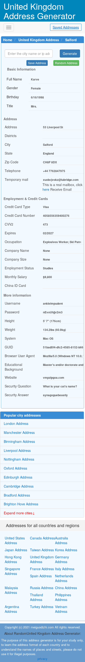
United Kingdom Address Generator (39, 11)
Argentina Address (12, 609)
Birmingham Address (19, 441)
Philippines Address (63, 597)
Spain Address (41, 575)
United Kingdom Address (38, 39)
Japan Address (16, 549)
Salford (71, 39)
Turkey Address (41, 606)
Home (7, 39)
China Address (66, 587)
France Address (42, 568)
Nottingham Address (19, 459)
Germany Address (62, 559)
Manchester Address (19, 432)
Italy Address (64, 568)
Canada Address (42, 538)
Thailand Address (36, 597)
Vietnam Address (61, 609)
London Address (16, 423)
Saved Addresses (66, 27)
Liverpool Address (17, 450)
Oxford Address (15, 468)
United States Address (15, 540)
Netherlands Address (64, 578)
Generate (70, 53)
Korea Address (66, 549)
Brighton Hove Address (21, 504)
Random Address (66, 63)
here (45, 189)
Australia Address (61, 540)
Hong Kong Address (13, 559)
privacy (42, 658)
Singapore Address (12, 571)
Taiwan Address (42, 549)
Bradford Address (17, 495)
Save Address (37, 63)
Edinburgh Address (18, 477)
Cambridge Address (19, 486)
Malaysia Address (11, 590)
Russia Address (41, 587)
